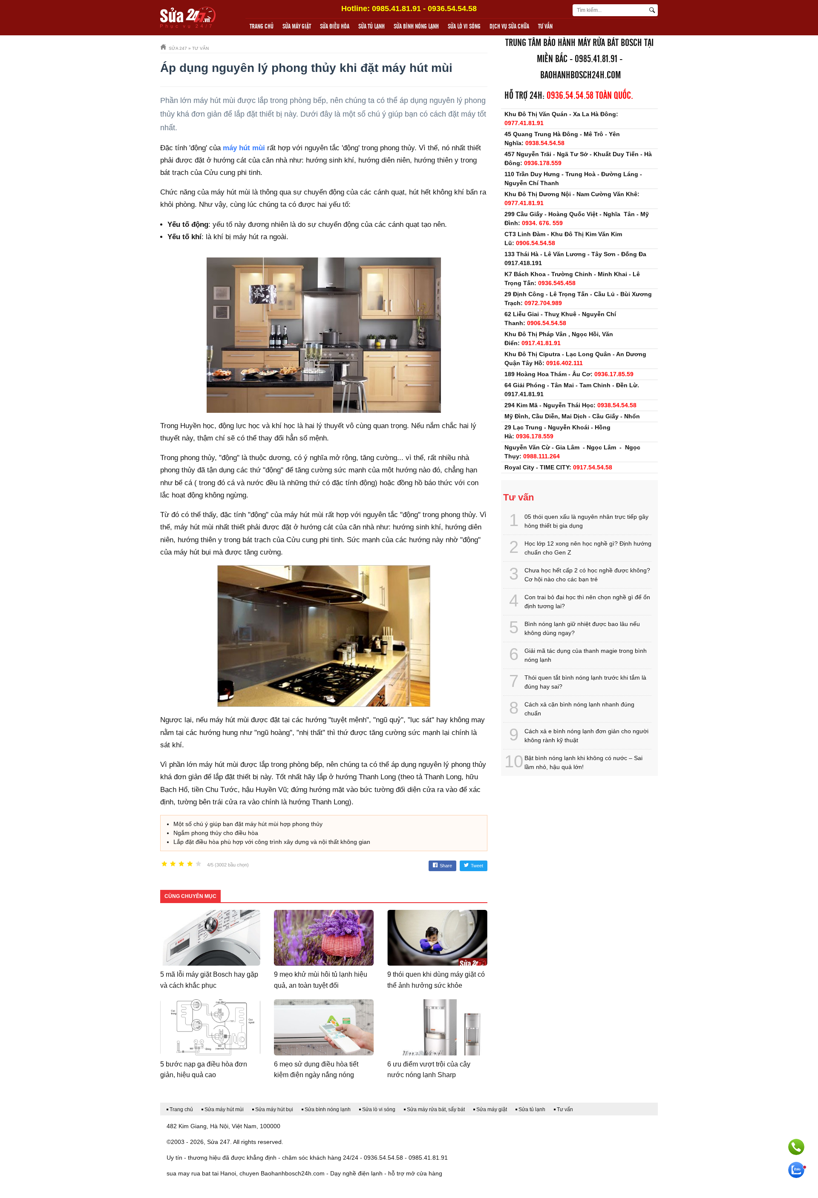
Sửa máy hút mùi (224, 1109)
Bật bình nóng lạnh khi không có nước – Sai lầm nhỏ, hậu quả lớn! (583, 762)
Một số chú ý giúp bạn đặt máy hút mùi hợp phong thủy (248, 824)
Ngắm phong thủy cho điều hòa (215, 832)
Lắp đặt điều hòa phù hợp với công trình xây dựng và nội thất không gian (271, 841)
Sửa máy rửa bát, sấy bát (436, 1109)
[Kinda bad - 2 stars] (173, 864)
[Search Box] (653, 10)
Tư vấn (545, 27)
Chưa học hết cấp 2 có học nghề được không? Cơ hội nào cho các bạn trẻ (587, 575)
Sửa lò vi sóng (464, 27)
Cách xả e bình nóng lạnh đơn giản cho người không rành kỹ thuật (586, 735)
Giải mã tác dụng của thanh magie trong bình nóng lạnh (585, 655)
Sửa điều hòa (334, 27)
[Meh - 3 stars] (181, 864)
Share (446, 865)
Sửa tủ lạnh (371, 27)
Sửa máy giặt (296, 27)
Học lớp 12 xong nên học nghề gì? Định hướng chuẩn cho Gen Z (587, 548)
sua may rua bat (188, 1173)
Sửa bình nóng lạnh (416, 27)
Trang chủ (262, 27)
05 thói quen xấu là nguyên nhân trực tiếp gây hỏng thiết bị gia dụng (586, 521)
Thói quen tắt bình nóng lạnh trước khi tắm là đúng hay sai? (585, 682)
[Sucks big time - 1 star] (164, 864)
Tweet (477, 865)
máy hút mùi (244, 148)
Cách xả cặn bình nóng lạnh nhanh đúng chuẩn (579, 709)
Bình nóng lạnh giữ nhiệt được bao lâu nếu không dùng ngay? (582, 628)
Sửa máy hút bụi (274, 1109)
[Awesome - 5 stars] (198, 864)
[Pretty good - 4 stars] (190, 864)
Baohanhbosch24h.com (580, 75)
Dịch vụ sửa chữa (509, 27)
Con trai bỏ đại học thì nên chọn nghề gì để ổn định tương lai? (587, 601)
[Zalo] (796, 1170)
